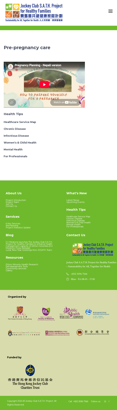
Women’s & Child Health (20, 142)
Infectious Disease (16, 135)
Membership (12, 225)
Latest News (72, 200)
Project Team (12, 202)
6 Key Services (13, 223)
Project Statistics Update (18, 227)
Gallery (9, 270)
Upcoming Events (75, 202)
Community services (16, 268)
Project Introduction (16, 200)
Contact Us (11, 206)
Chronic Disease (15, 129)
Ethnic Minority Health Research (22, 264)
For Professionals (15, 156)
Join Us (9, 204)
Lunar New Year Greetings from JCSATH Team (29, 250)
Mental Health (13, 149)
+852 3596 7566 (81, 401)
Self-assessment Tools (17, 266)
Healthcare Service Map (20, 122)
